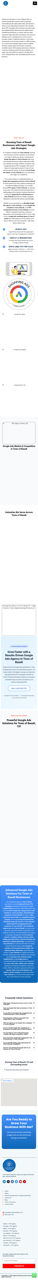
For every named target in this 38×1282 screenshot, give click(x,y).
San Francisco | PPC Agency (11, 1240)
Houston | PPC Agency (10, 1231)
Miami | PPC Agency (9, 1236)
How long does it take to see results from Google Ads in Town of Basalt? (16, 1018)
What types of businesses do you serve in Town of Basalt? (17, 1003)
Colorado (31, 959)
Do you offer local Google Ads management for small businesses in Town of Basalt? (17, 1013)
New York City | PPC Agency (12, 1238)
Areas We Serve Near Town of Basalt (17, 1070)
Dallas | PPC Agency (9, 1228)
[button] (19, 1003)
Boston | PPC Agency (9, 1224)
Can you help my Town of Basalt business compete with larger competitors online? (16, 1033)
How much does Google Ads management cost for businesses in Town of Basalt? (17, 1038)
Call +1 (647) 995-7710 (19, 688)
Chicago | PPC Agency (10, 1226)
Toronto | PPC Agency (10, 1243)
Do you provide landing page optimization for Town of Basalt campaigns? (17, 1043)
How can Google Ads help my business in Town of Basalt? (17, 1008)
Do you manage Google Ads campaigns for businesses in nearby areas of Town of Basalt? (17, 1028)
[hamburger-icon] (35, 3)
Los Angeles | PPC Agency (11, 1233)
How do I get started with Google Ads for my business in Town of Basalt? (16, 1048)
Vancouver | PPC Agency (10, 1245)
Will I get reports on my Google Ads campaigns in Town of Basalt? (17, 1023)
